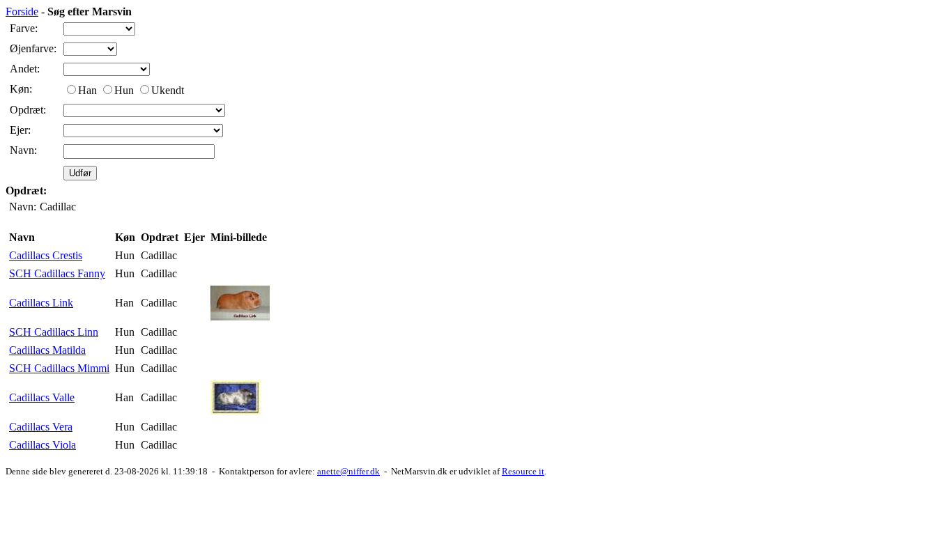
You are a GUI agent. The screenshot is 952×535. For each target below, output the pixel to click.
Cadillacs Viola (42, 445)
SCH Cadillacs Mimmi (59, 368)
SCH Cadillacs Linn (53, 332)
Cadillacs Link (41, 303)
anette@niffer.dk (348, 471)
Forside (22, 11)
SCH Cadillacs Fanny (57, 273)
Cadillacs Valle (42, 397)
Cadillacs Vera (40, 427)
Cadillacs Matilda (47, 350)
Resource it (523, 471)
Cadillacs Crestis (45, 255)
